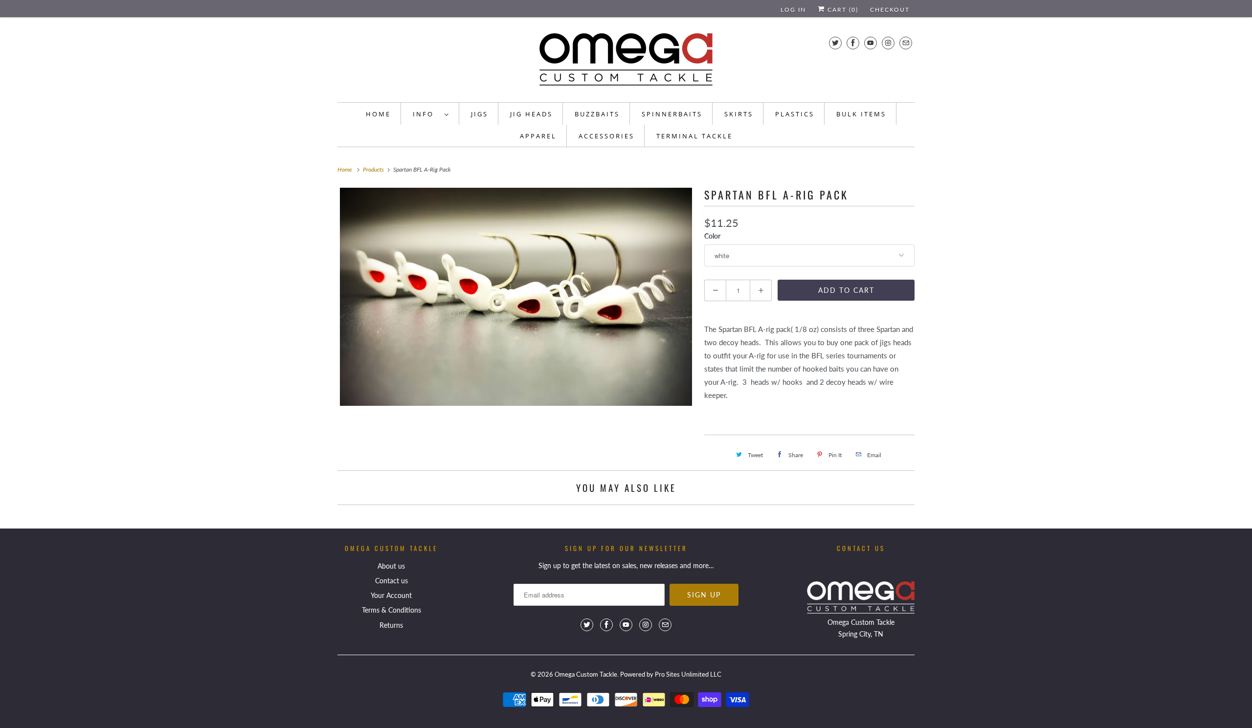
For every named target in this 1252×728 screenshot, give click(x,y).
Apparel (538, 136)
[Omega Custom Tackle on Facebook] (853, 43)
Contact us (391, 580)
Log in (793, 9)
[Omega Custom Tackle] (626, 62)
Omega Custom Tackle (586, 674)
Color (712, 236)
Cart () (841, 9)
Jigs (479, 114)
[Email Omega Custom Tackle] (905, 43)
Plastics (794, 114)
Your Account (391, 595)
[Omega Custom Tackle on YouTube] (870, 43)
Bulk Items (861, 114)
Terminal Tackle (694, 136)
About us (391, 566)
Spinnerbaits (672, 114)
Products (374, 169)
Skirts (738, 114)
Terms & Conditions (391, 610)
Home (378, 114)
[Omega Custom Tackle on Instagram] (888, 43)
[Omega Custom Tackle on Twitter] (835, 43)
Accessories (606, 136)
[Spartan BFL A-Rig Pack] (516, 297)
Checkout (890, 9)
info (426, 114)
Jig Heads (531, 114)
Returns (391, 625)
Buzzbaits (597, 114)
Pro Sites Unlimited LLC (688, 674)
